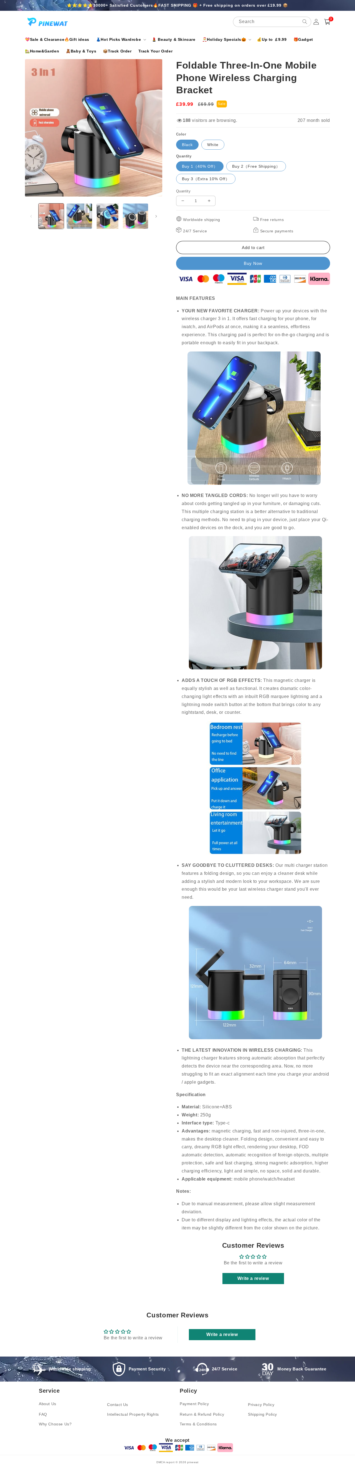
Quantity (183, 191)
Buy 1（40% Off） (200, 166)
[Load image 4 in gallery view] (135, 216)
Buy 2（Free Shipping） (256, 166)
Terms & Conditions (198, 1424)
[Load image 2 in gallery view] (79, 216)
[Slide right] (156, 216)
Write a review (253, 1278)
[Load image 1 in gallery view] (51, 216)
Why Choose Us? (55, 1424)
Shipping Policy (262, 1414)
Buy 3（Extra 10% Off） (206, 179)
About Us (47, 1404)
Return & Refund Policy (202, 1414)
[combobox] (272, 22)
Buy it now (253, 263)
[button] (120, 39)
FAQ (43, 1414)
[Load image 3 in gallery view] (107, 216)
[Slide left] (31, 216)
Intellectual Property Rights (133, 1414)
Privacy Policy (261, 1404)
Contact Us (117, 1404)
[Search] (305, 21)
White (213, 144)
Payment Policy (194, 1404)
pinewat (193, 1462)
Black (187, 144)
